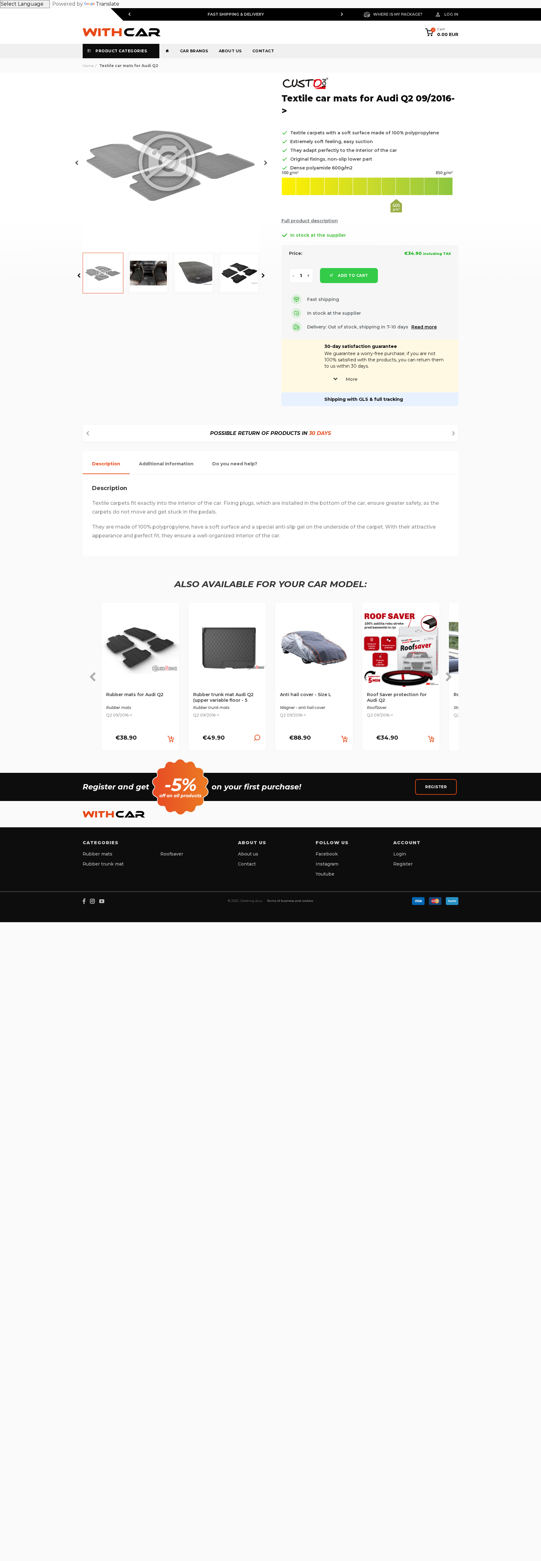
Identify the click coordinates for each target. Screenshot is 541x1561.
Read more (424, 327)
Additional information (166, 464)
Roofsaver (171, 854)
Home (88, 65)
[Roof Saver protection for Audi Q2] (401, 650)
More (352, 379)
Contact (263, 51)
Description (106, 464)
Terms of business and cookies (290, 901)
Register (436, 786)
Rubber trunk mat (103, 864)
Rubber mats (97, 854)
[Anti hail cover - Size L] (314, 650)
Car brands (194, 51)
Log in (451, 14)
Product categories (121, 51)
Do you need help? (234, 464)
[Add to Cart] (170, 739)
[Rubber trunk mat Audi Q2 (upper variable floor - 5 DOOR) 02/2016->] (227, 650)
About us (230, 51)
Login (399, 854)
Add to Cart (352, 275)
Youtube (325, 874)
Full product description (309, 221)
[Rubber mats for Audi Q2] (140, 650)
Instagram (327, 864)
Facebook (327, 854)
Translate (107, 4)
